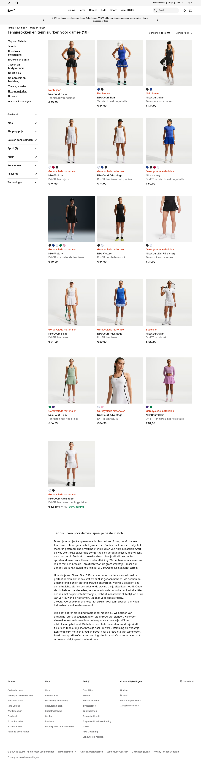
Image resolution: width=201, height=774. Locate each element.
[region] (20, 114)
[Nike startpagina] (12, 10)
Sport (113, 10)
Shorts (12, 46)
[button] (23, 114)
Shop (105, 21)
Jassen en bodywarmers (16, 66)
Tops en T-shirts (17, 41)
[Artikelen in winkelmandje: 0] (190, 10)
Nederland (188, 681)
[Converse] (17, 3)
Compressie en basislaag (17, 80)
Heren (82, 10)
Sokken (12, 96)
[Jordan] (9, 3)
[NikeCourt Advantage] (120, 141)
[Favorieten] (184, 10)
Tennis (11, 28)
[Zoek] (155, 10)
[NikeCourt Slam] (71, 63)
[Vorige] (43, 19)
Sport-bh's (14, 73)
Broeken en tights (18, 59)
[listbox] (184, 33)
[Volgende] (158, 19)
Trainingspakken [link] (17, 86)
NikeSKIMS (127, 10)
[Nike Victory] (71, 141)
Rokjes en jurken (36, 28)
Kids (103, 10)
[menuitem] (173, 3)
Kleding (21, 28)
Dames (93, 10)
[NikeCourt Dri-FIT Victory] (169, 219)
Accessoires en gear (20, 101)
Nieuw (71, 10)
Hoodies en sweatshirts (15, 53)
